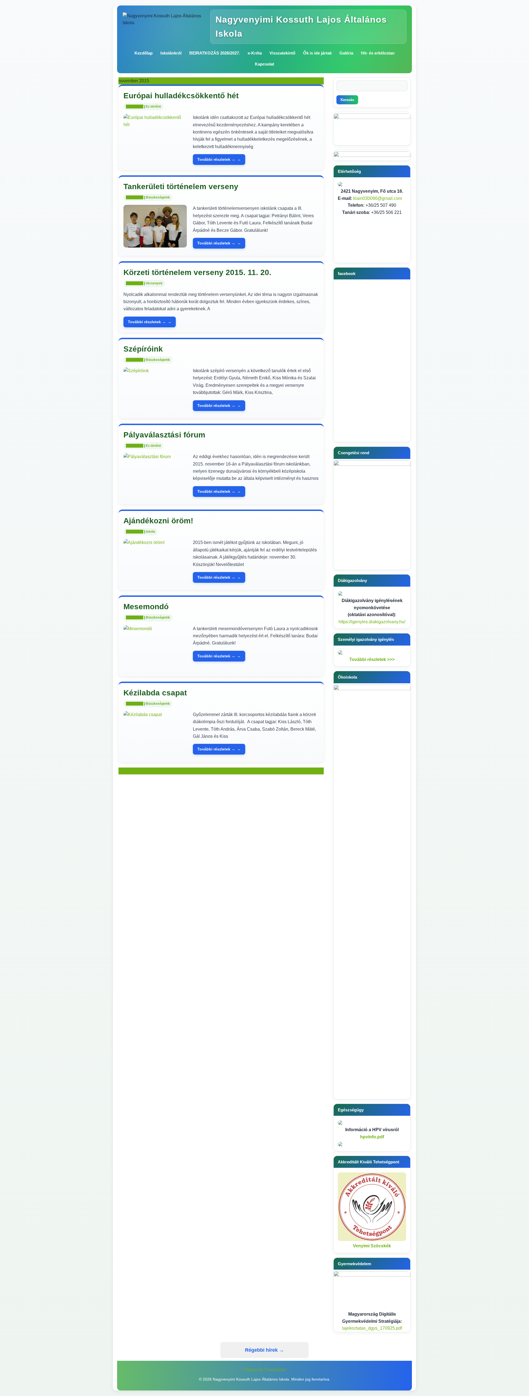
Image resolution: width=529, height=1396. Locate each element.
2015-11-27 (134, 360)
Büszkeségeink (158, 197)
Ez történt (153, 106)
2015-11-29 (134, 106)
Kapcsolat (264, 64)
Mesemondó (146, 606)
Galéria (346, 53)
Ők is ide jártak (317, 53)
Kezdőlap (143, 53)
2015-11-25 (134, 532)
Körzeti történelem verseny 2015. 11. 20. (197, 272)
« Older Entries (133, 771)
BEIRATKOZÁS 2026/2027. (214, 53)
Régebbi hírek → (264, 1350)
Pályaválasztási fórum (164, 435)
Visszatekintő (282, 53)
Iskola (150, 532)
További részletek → (216, 159)
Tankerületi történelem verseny (180, 186)
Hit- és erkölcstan (378, 53)
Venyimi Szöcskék (372, 1245)
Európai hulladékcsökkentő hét (181, 95)
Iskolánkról (171, 53)
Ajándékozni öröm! (158, 520)
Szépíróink (143, 349)
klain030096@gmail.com (377, 198)
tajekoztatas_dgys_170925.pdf (372, 1328)
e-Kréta (255, 53)
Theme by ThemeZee (265, 1369)
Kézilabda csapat (155, 693)
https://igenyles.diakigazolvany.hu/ (372, 621)
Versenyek (154, 283)
